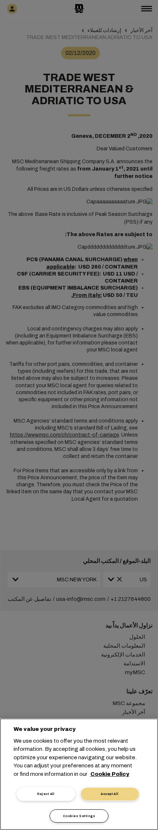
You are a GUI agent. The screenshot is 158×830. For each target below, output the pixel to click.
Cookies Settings (79, 816)
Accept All (110, 794)
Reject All (46, 794)
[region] (79, 774)
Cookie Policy (109, 774)
